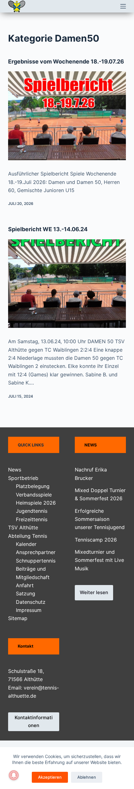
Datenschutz (30, 602)
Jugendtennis (31, 511)
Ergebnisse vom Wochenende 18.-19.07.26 (66, 61)
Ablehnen (86, 777)
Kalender (26, 544)
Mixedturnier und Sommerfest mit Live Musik (99, 560)
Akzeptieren (50, 777)
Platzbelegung (33, 486)
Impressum (28, 610)
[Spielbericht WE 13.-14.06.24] (67, 283)
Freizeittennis (31, 519)
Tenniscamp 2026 (96, 540)
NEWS (90, 444)
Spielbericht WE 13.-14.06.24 (48, 229)
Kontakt (25, 646)
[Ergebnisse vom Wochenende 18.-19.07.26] (67, 115)
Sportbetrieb (23, 478)
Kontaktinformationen (34, 721)
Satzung (25, 593)
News (14, 469)
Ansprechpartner (35, 552)
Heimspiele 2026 (36, 503)
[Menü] (123, 6)
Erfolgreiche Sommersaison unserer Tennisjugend (100, 519)
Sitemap (17, 618)
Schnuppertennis (35, 560)
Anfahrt (25, 585)
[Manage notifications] (14, 775)
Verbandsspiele (34, 494)
